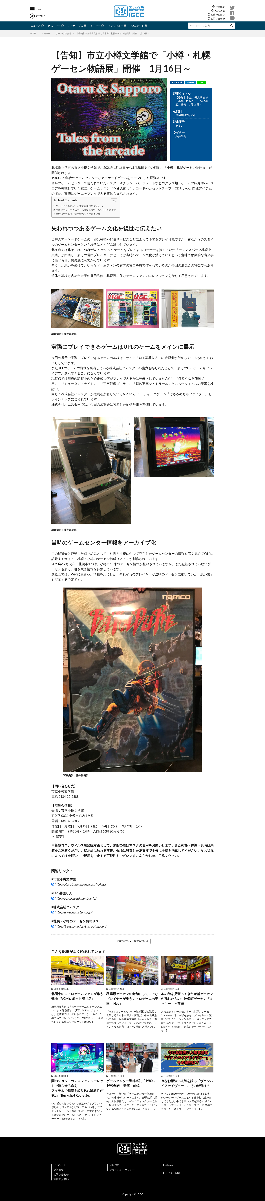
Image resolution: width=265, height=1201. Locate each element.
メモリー (95, 25)
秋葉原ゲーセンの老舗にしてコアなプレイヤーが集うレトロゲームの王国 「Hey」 (132, 998)
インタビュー (115, 25)
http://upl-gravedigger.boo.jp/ (75, 898)
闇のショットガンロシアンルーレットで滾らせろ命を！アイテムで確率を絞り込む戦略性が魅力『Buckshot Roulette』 (77, 1088)
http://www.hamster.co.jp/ (73, 912)
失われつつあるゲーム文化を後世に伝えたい (79, 206)
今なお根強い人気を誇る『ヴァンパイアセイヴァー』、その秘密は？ (187, 1083)
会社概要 (220, 6)
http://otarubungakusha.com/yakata (80, 884)
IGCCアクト (137, 25)
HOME (33, 33)
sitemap (169, 1165)
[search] (231, 26)
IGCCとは (220, 10)
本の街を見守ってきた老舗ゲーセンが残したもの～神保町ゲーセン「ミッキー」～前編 (187, 998)
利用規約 (114, 1165)
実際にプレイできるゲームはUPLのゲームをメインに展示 (86, 209)
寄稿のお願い (218, 14)
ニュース (35, 25)
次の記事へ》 (141, 940)
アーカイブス (75, 25)
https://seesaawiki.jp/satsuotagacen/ (80, 926)
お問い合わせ (218, 18)
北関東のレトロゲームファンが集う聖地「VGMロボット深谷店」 (77, 996)
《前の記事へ (123, 940)
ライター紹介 (172, 1172)
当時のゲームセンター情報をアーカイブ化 (78, 213)
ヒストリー (54, 25)
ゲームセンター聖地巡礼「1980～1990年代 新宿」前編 (131, 1083)
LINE (201, 82)
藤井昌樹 (180, 136)
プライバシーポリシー (122, 1169)
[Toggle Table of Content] (112, 201)
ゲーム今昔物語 (63, 33)
